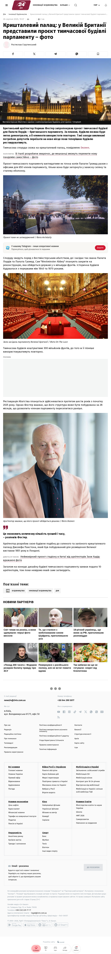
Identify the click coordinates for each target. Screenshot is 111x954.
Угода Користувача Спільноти (51, 740)
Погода (11, 789)
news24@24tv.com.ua (15, 700)
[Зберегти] (98, 54)
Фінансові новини (16, 812)
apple (29, 925)
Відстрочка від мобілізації (87, 785)
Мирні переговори (50, 778)
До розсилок (93, 867)
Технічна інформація (48, 749)
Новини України (15, 774)
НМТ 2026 (80, 815)
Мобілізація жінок (84, 778)
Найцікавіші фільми (51, 805)
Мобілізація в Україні (87, 767)
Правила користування (13, 752)
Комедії (45, 816)
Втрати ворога (48, 792)
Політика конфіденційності (50, 725)
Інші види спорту (49, 851)
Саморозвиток (82, 819)
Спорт (45, 832)
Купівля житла (14, 840)
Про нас (7, 725)
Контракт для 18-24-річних (88, 781)
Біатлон (45, 847)
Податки (12, 820)
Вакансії (77, 730)
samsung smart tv (61, 925)
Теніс (44, 844)
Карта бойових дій (50, 774)
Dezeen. (85, 147)
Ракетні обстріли (49, 770)
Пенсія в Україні (15, 823)
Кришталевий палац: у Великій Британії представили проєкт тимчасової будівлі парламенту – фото (69, 14)
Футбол (45, 840)
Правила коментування (49, 745)
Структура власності (82, 734)
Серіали (45, 820)
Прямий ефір (14, 778)
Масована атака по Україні (54, 785)
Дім (4, 14)
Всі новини (14, 767)
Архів (76, 739)
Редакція (7, 730)
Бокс (44, 836)
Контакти (78, 725)
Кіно (44, 801)
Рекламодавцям (10, 747)
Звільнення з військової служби (90, 770)
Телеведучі (8, 743)
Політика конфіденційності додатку (54, 736)
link (58, 711)
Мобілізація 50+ (83, 774)
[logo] (21, 5)
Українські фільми (50, 809)
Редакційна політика (12, 734)
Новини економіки (18, 801)
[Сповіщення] (106, 5)
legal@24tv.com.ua (39, 913)
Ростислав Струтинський (23, 45)
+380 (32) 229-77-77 (23, 910)
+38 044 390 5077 (66, 700)
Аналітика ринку (15, 836)
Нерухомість (15, 832)
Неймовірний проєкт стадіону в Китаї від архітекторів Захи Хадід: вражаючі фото (51, 558)
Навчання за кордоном (86, 823)
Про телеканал (10, 739)
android (14, 925)
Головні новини (15, 770)
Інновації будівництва (45, 5)
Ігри (76, 747)
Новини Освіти (83, 801)
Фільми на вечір (49, 812)
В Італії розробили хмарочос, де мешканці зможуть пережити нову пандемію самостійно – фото (50, 155)
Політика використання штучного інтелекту (53, 730)
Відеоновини (14, 781)
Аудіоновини (14, 785)
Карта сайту (79, 743)
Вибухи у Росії (48, 789)
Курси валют (14, 809)
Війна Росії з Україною (54, 767)
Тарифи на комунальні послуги (22, 816)
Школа (79, 812)
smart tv (45, 925)
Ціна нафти (13, 805)
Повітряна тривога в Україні (54, 781)
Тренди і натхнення (17, 844)
